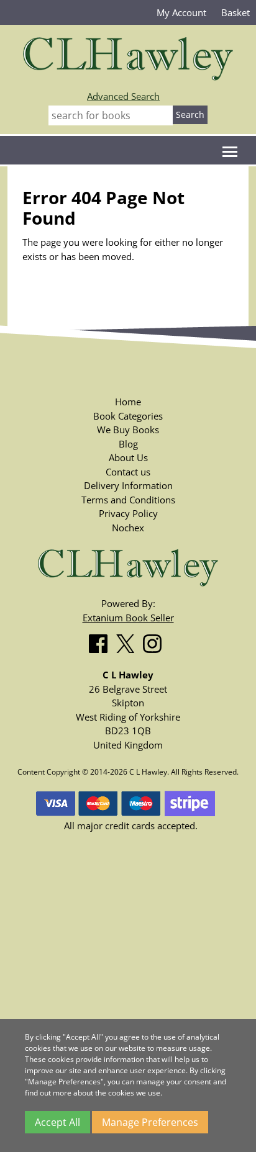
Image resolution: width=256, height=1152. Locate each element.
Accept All (57, 1122)
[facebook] (101, 641)
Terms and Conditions (128, 499)
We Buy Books (128, 429)
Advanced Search (123, 96)
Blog (128, 444)
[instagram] (155, 641)
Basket (235, 12)
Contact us (128, 472)
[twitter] (128, 641)
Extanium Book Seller (128, 617)
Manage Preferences (150, 1122)
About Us (128, 457)
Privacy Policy (128, 513)
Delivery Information (128, 485)
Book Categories (128, 416)
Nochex (128, 527)
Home (128, 401)
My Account (181, 12)
